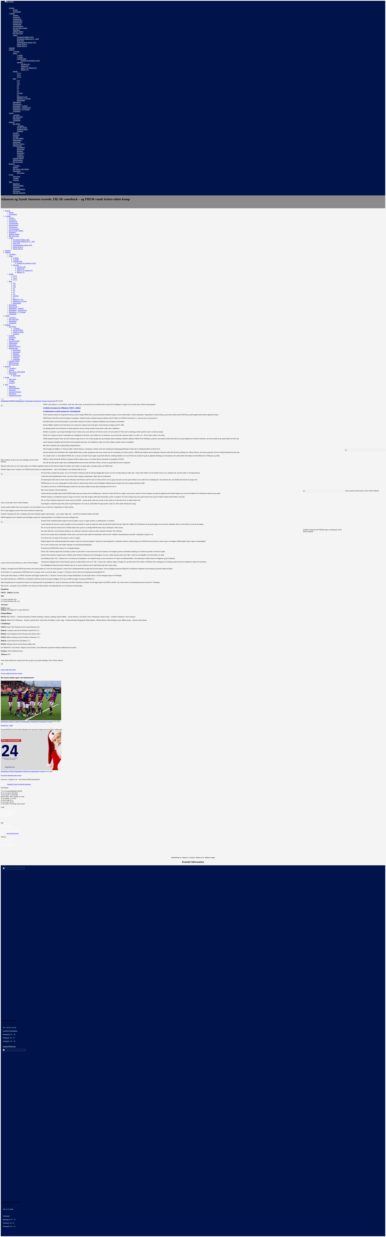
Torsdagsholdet (5, 816)
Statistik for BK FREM (8, 810)
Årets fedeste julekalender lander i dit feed (11, 775)
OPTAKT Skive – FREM (7, 725)
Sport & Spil (51, 401)
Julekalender (35, 771)
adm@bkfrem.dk (8, 1231)
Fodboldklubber (19, 401)
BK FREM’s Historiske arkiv (10, 812)
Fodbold (17, 721)
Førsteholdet (29, 401)
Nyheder (44, 401)
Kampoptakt (43, 721)
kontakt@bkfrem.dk (12, 833)
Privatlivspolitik (6, 826)
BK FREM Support (7, 814)
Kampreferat (37, 401)
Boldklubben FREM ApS (22, 771)
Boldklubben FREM (7, 401)
